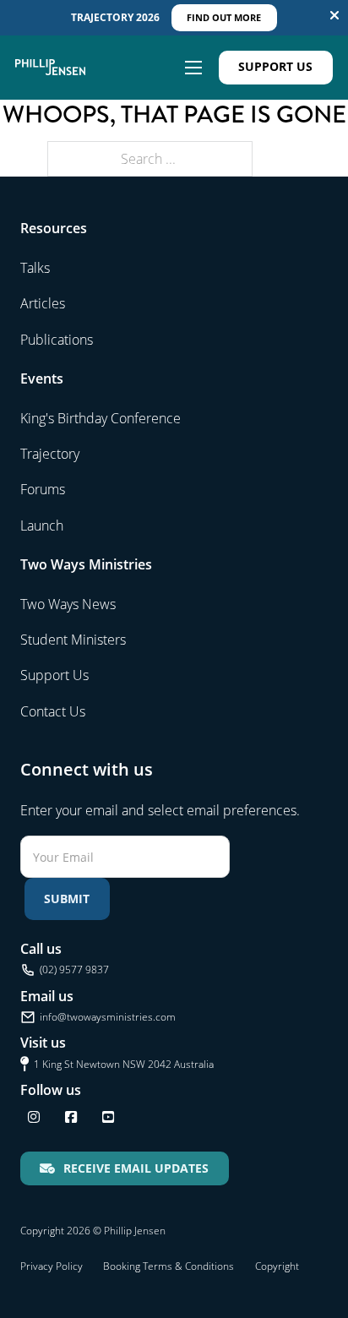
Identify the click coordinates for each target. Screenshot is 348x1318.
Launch (41, 525)
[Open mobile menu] (193, 67)
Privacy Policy (51, 1266)
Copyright (277, 1266)
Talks (35, 268)
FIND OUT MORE (224, 17)
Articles (42, 303)
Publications (56, 339)
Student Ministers (73, 639)
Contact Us (52, 711)
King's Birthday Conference (100, 418)
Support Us (275, 66)
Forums (42, 489)
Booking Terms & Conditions (168, 1266)
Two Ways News (68, 604)
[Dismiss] (334, 15)
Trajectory (49, 453)
